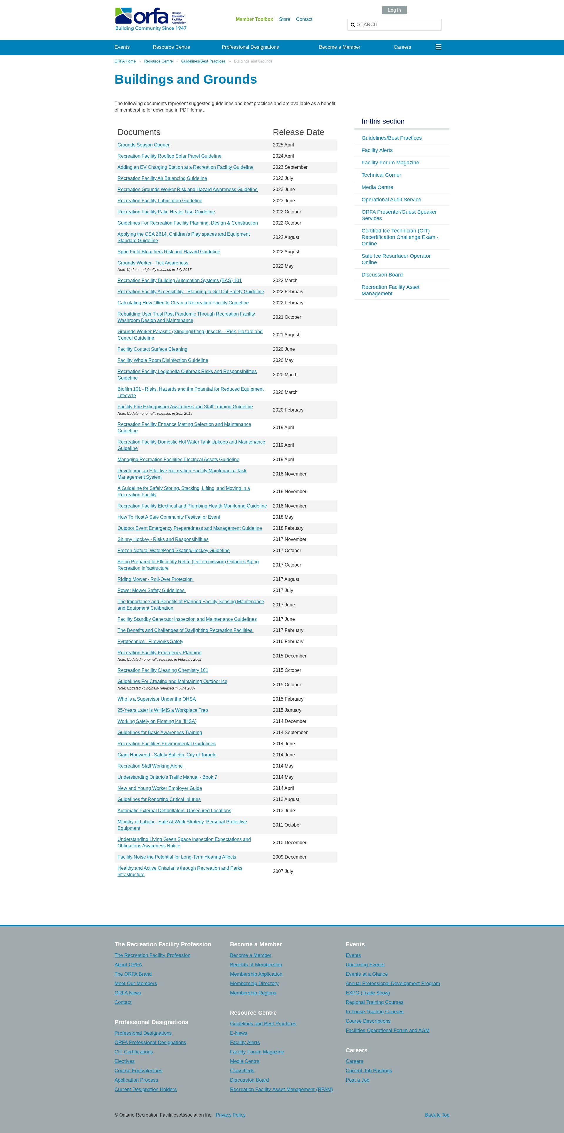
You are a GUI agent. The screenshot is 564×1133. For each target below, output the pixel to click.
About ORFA (128, 964)
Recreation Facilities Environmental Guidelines (167, 743)
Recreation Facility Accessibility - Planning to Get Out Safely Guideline (191, 291)
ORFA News (128, 993)
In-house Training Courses (375, 1011)
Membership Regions (253, 993)
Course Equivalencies (138, 1070)
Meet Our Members (136, 983)
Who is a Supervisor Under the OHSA (157, 699)
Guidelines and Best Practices (263, 1023)
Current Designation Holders (146, 1089)
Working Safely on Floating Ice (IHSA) (157, 721)
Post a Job (357, 1080)
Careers (354, 1061)
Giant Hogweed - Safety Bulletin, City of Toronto (167, 754)
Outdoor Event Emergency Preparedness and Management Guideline (190, 528)
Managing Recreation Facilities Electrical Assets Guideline (178, 459)
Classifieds (242, 1070)
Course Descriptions (368, 1021)
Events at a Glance (367, 974)
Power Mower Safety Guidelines (152, 590)
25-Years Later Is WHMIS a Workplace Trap (163, 710)
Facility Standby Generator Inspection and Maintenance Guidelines (187, 619)
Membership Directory (254, 983)
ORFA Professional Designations (150, 1042)
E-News (238, 1033)
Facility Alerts (245, 1042)
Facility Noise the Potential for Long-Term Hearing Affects (177, 856)
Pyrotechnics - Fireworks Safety (150, 641)
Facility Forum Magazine (257, 1052)
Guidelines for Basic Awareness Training (160, 732)
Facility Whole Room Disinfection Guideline (163, 360)
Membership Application (256, 974)
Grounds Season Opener (143, 144)
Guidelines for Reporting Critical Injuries (159, 799)
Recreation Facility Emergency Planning (160, 652)
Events (353, 955)
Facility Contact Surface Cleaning (152, 349)
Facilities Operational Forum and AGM (387, 1030)
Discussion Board (249, 1080)
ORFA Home (125, 61)
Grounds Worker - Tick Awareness (153, 262)
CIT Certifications (134, 1052)
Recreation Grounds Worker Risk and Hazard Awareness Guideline (188, 189)
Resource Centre (158, 61)
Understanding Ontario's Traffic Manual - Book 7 (167, 777)
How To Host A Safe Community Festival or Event (169, 517)
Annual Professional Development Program (393, 983)
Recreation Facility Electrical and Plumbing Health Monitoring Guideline (192, 505)
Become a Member (250, 955)
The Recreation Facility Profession (152, 955)
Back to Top (437, 1114)
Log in (394, 10)
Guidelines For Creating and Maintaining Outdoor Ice (172, 681)
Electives (125, 1061)
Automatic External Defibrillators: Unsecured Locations (174, 810)
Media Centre (244, 1061)
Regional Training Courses (375, 1002)
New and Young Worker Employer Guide (160, 788)
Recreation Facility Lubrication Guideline (160, 200)
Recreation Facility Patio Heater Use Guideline (166, 211)
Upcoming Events (365, 964)
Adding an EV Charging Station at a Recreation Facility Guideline (186, 167)
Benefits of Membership (256, 964)
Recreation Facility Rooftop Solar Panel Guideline (169, 156)
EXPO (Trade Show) (368, 993)
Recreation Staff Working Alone (151, 765)
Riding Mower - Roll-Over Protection (156, 579)
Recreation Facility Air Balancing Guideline (162, 178)
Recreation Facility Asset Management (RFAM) (281, 1089)
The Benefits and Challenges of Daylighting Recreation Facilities (186, 630)
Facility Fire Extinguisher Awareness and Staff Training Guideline (185, 406)
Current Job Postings (369, 1070)
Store (284, 19)
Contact (304, 19)
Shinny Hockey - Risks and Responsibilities (163, 539)
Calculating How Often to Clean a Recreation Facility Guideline (183, 302)
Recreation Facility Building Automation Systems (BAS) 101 (180, 280)
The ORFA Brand (133, 974)
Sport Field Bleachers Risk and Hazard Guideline (169, 251)
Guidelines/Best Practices (203, 61)
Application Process (136, 1080)
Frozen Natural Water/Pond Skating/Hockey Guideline (174, 550)
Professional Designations (143, 1033)
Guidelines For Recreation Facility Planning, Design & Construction (188, 222)
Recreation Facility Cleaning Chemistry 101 (163, 670)
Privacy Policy (231, 1114)
